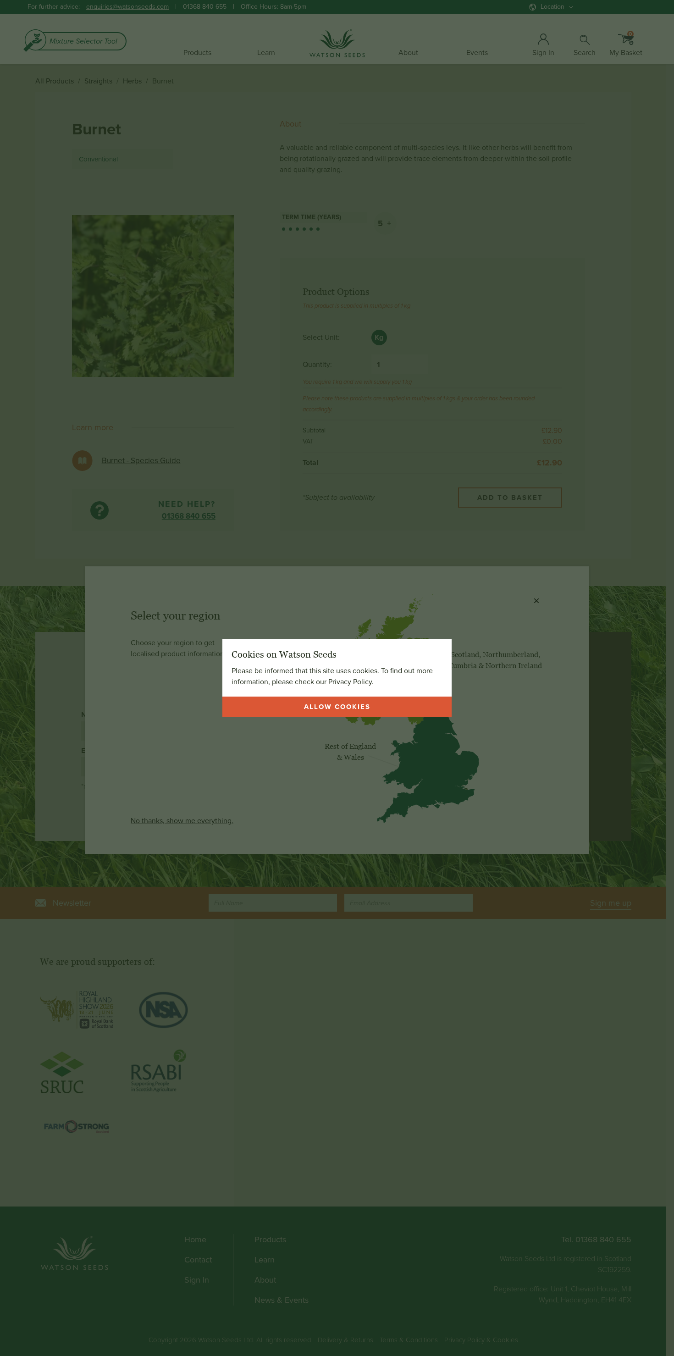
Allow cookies (337, 707)
